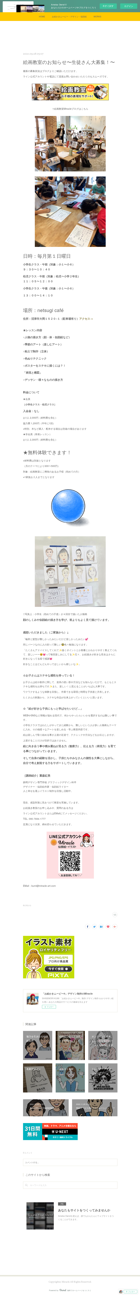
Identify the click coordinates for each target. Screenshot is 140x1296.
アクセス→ (86, 319)
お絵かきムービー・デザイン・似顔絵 (69, 16)
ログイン (128, 6)
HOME (42, 16)
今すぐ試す (108, 5)
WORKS (97, 16)
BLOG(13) (27, 905)
